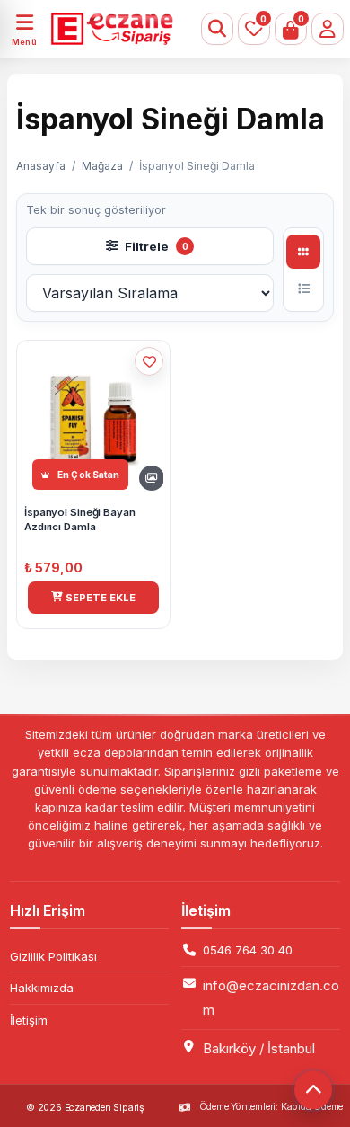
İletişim (29, 1020)
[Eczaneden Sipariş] (106, 28)
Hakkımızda (42, 988)
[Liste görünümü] (303, 288)
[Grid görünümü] (303, 252)
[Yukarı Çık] (313, 1090)
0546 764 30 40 (248, 950)
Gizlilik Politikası (53, 956)
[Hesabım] (327, 29)
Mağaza (102, 166)
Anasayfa (41, 166)
